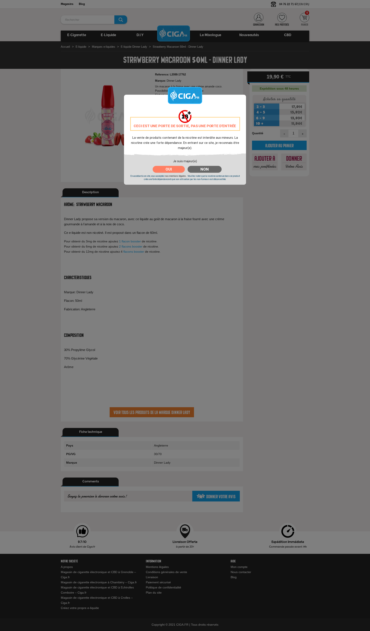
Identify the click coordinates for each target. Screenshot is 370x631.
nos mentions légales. (175, 176)
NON (204, 169)
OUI (169, 169)
